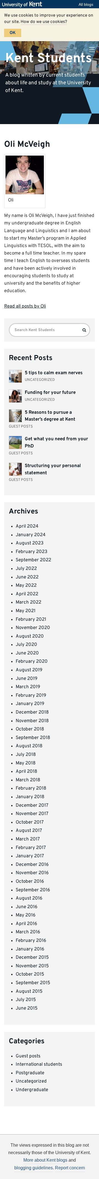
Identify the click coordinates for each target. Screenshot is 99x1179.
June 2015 (27, 1008)
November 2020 (33, 628)
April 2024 (27, 526)
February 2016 (31, 941)
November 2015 (32, 966)
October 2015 (30, 974)
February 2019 (31, 696)
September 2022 (33, 560)
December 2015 (32, 958)
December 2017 (32, 806)
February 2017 (31, 848)
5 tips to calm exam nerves (53, 373)
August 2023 (29, 543)
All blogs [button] (86, 4)
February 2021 (31, 620)
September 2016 (33, 890)
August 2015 (29, 992)
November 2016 (32, 873)
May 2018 (25, 763)
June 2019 (26, 679)
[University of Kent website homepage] (23, 4)
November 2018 (32, 721)
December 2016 (32, 865)
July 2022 (26, 569)
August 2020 (30, 636)
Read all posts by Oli (25, 306)
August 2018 (29, 746)
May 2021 (25, 611)
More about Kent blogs (45, 1160)
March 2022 (28, 602)
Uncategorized (31, 1081)
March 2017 (28, 839)
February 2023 (31, 552)
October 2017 (30, 822)
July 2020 (26, 645)
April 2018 (26, 772)
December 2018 (32, 712)
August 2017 (29, 831)
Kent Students (48, 58)
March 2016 (28, 932)
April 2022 (27, 594)
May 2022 (26, 586)
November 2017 (32, 814)
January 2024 (31, 535)
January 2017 (30, 856)
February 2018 (31, 788)
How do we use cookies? (44, 22)
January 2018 (30, 797)
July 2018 (26, 755)
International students (39, 1065)
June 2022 (27, 577)
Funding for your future (50, 393)
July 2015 (26, 1000)
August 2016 (29, 898)
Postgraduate (30, 1073)
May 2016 (25, 915)
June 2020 (27, 653)
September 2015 (33, 983)
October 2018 (30, 729)
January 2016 (30, 949)
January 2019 (30, 704)
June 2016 (26, 907)
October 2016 (30, 882)
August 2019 (29, 670)
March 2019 (28, 687)
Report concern (70, 1167)
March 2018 (28, 780)
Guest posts (28, 1056)
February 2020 (32, 662)
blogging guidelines (33, 1167)
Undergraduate (32, 1090)
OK (13, 33)
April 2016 (26, 924)
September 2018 (33, 738)
